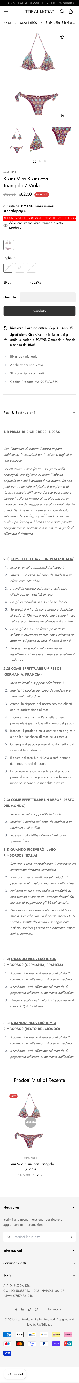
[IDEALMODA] (39, 11)
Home (7, 22)
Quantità (9, 297)
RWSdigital (44, 1324)
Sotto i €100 (28, 22)
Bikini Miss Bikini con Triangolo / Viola (31, 1166)
